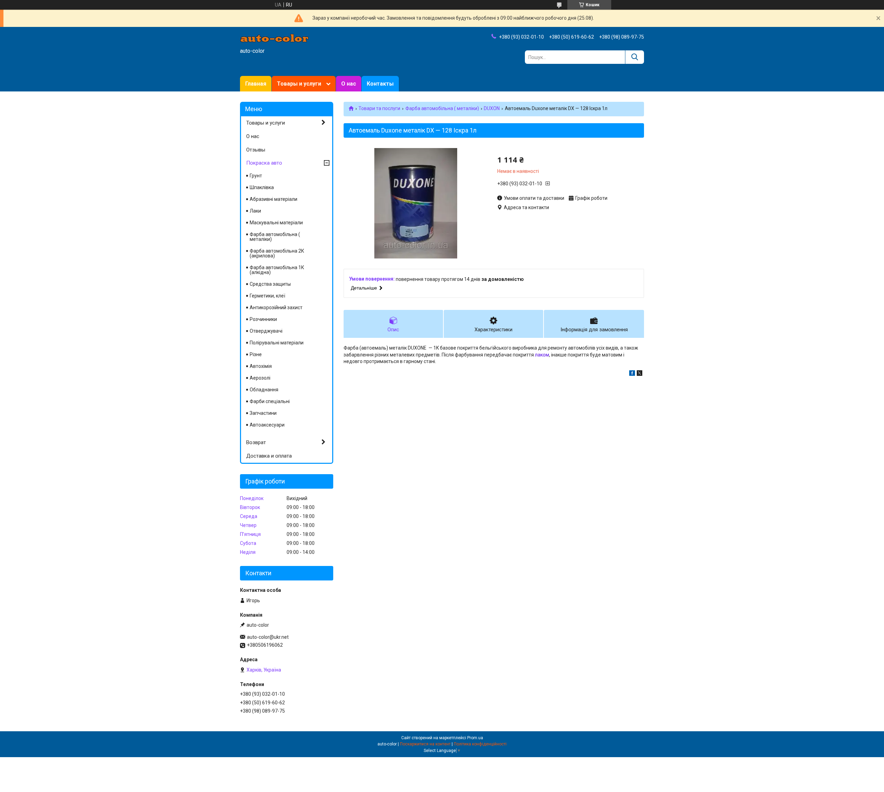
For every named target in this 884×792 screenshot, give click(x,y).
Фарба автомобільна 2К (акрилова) (277, 253)
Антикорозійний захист (276, 307)
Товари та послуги (379, 108)
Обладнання (264, 389)
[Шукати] (634, 57)
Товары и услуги (299, 83)
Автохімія (261, 366)
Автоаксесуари (267, 425)
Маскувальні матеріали (276, 222)
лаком (542, 355)
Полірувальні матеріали (277, 342)
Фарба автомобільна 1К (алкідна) (277, 270)
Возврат (256, 442)
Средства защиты (270, 284)
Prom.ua (475, 737)
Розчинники (263, 319)
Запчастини (263, 413)
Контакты (380, 83)
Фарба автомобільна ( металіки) (442, 108)
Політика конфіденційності (480, 744)
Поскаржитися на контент (425, 744)
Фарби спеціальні (270, 401)
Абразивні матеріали (273, 199)
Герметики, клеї (267, 296)
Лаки (255, 211)
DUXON (492, 108)
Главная (255, 83)
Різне (256, 354)
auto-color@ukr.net (268, 637)
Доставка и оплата (269, 456)
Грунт (256, 175)
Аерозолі (260, 378)
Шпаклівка (262, 187)
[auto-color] (274, 37)
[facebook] (632, 374)
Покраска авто (264, 163)
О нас (348, 83)
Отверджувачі (266, 331)
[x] (639, 374)
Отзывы (255, 150)
